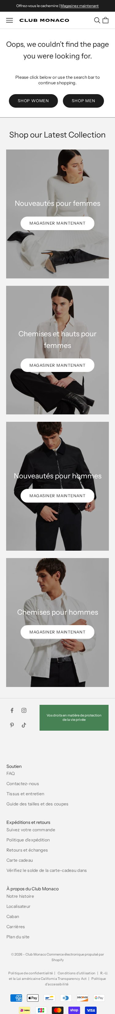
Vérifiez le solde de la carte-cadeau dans (46, 870)
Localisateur (18, 906)
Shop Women (33, 100)
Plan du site (17, 937)
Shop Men (83, 100)
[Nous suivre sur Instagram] (24, 710)
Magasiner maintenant (57, 223)
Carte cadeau (19, 860)
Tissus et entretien (25, 793)
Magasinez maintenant (79, 5)
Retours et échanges (27, 850)
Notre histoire (20, 896)
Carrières (15, 926)
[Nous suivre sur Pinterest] (12, 725)
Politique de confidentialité (30, 973)
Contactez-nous (22, 783)
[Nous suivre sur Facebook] (12, 710)
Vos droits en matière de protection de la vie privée (74, 717)
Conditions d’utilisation (77, 973)
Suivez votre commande (30, 829)
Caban (12, 916)
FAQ (10, 773)
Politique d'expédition (28, 840)
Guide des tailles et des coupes (37, 804)
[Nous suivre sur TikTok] (24, 725)
